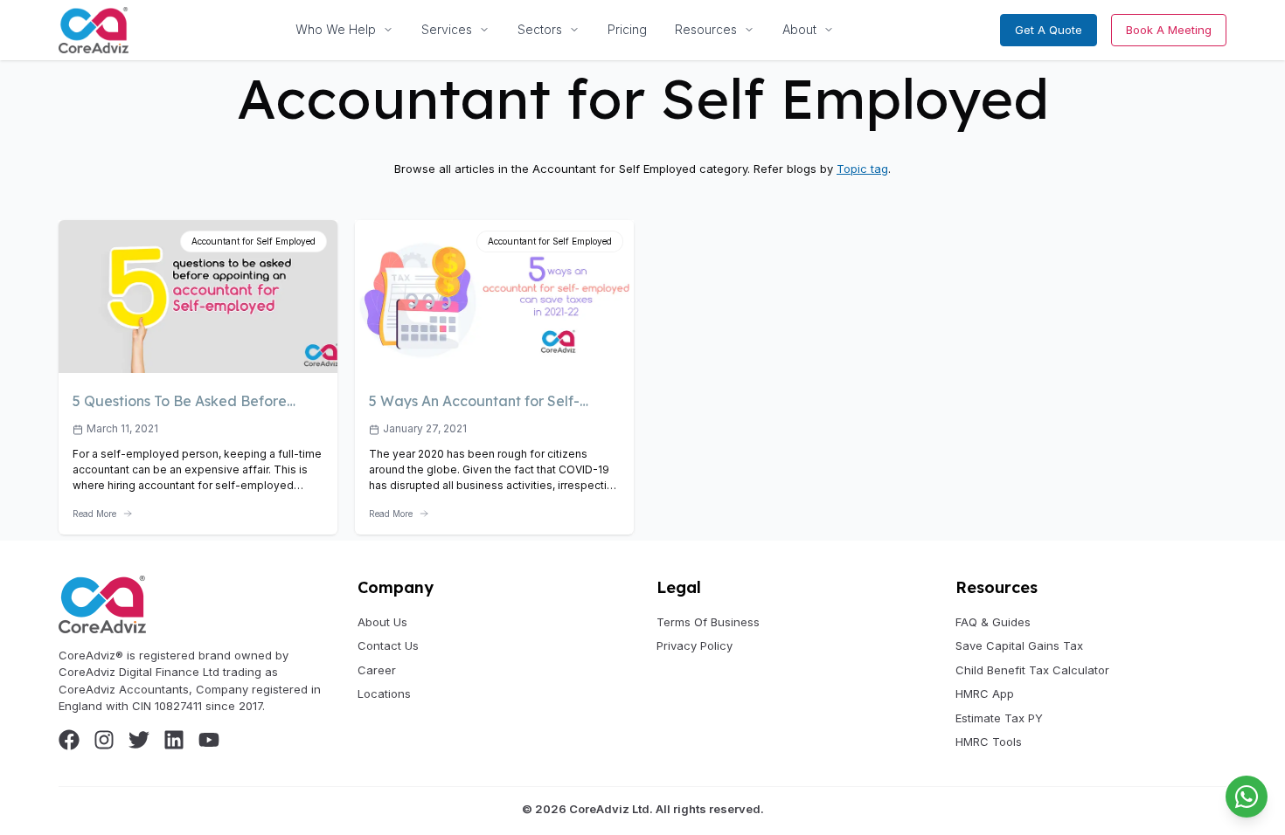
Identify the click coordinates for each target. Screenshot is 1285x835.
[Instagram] (104, 739)
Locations (384, 693)
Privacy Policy (694, 645)
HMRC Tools (988, 742)
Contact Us (388, 645)
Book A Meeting (1169, 30)
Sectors (539, 29)
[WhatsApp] (1247, 797)
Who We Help (335, 29)
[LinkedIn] (173, 739)
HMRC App (984, 693)
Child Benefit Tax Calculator (1032, 670)
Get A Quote (1048, 30)
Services (446, 29)
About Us (382, 622)
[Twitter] (138, 739)
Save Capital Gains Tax (1019, 645)
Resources (706, 29)
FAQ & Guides (993, 622)
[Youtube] (208, 739)
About (799, 29)
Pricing (627, 29)
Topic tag (862, 169)
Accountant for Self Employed (253, 241)
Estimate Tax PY (999, 718)
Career (377, 670)
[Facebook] (69, 739)
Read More (94, 513)
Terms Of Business (708, 622)
